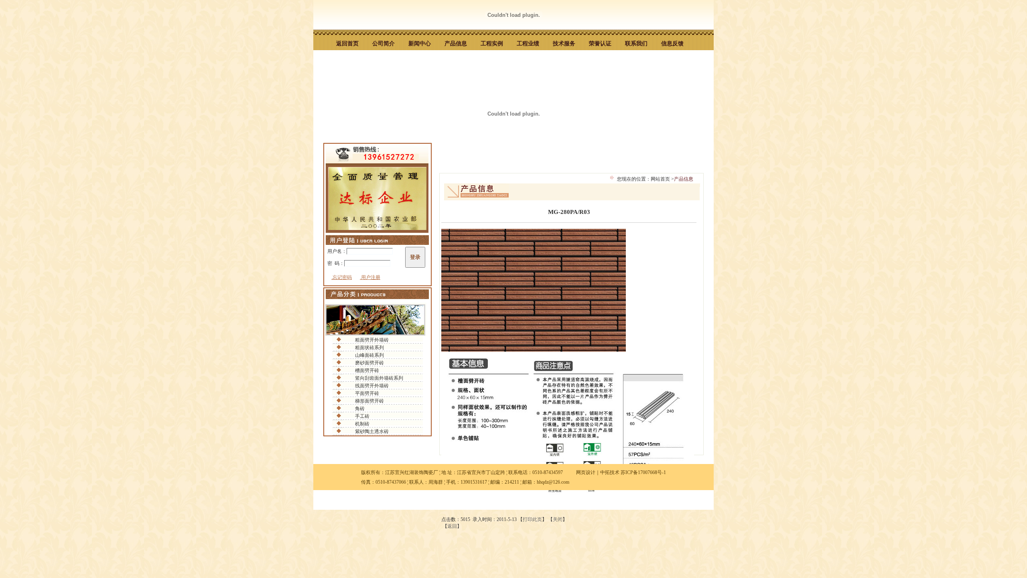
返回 (452, 526)
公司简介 (383, 44)
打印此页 (532, 519)
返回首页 (347, 44)
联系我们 (636, 44)
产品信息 (455, 44)
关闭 (557, 519)
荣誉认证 (600, 44)
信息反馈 (672, 44)
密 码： (335, 263)
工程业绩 (528, 44)
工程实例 (492, 44)
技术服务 (564, 44)
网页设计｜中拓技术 (597, 472)
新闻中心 (419, 44)
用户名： (337, 251)
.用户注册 (370, 277)
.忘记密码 (341, 277)
